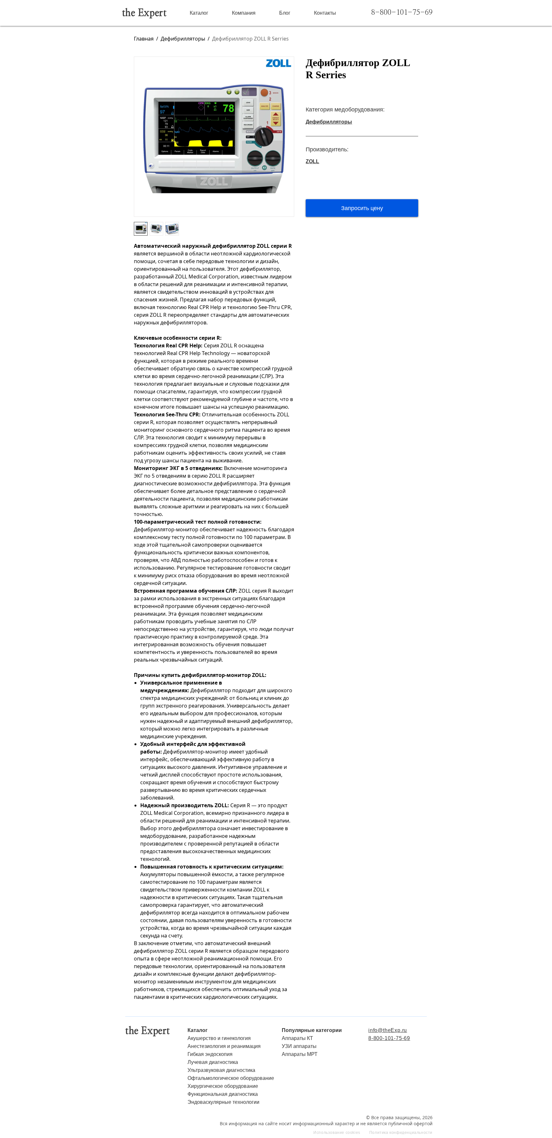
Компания (244, 13)
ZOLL (312, 161)
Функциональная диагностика (223, 1094)
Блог (284, 13)
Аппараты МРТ (300, 1054)
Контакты (325, 13)
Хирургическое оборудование (223, 1086)
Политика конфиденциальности (401, 1133)
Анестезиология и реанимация (224, 1046)
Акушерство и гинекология (219, 1038)
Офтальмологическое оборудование (231, 1078)
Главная (144, 38)
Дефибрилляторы (183, 38)
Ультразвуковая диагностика (221, 1070)
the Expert (144, 13)
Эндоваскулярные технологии (223, 1102)
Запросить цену (362, 208)
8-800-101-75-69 (402, 12)
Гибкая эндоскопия (210, 1054)
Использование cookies (336, 1133)
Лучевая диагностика (213, 1062)
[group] (214, 136)
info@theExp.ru (387, 1030)
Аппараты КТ (297, 1038)
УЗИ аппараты (299, 1046)
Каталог (199, 13)
